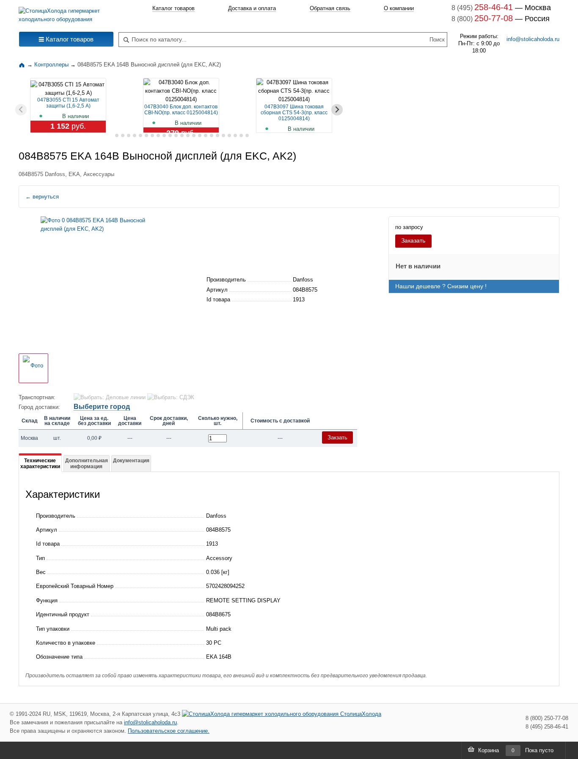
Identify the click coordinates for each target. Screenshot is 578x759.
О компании (399, 8)
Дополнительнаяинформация (86, 463)
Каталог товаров (173, 8)
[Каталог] (23, 64)
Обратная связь (330, 8)
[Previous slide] (21, 110)
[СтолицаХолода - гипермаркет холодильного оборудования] (66, 13)
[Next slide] (337, 110)
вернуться (42, 196)
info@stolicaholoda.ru (532, 39)
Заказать (413, 240)
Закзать (337, 437)
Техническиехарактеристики (40, 463)
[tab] (110, 135)
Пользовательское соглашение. (168, 731)
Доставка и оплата (252, 8)
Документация (131, 461)
